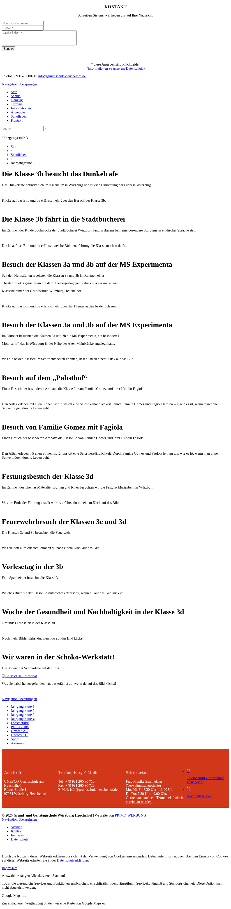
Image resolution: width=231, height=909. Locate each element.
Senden (9, 48)
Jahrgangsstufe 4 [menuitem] (23, 719)
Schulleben (19, 155)
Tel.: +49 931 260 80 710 (76, 781)
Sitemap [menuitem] (16, 827)
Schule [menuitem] (16, 96)
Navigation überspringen (19, 84)
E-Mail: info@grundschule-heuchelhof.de (88, 789)
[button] (16, 876)
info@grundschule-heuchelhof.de (62, 76)
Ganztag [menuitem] (17, 100)
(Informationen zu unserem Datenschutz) (116, 68)
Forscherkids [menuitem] (20, 723)
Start (14, 147)
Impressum (9, 868)
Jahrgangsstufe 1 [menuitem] (23, 706)
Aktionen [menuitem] (17, 743)
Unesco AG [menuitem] (19, 735)
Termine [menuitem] (17, 104)
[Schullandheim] (19, 676)
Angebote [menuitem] (18, 112)
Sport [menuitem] (14, 739)
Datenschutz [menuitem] (19, 839)
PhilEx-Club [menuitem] (20, 727)
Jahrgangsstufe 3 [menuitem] (23, 715)
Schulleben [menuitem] (19, 116)
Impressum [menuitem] (18, 835)
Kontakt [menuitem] (16, 120)
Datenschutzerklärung (72, 860)
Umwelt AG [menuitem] (19, 731)
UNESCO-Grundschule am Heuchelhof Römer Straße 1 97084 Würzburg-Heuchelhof (25, 787)
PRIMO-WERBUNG (130, 815)
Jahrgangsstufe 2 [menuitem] (23, 711)
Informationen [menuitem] (21, 108)
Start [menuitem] (14, 92)
